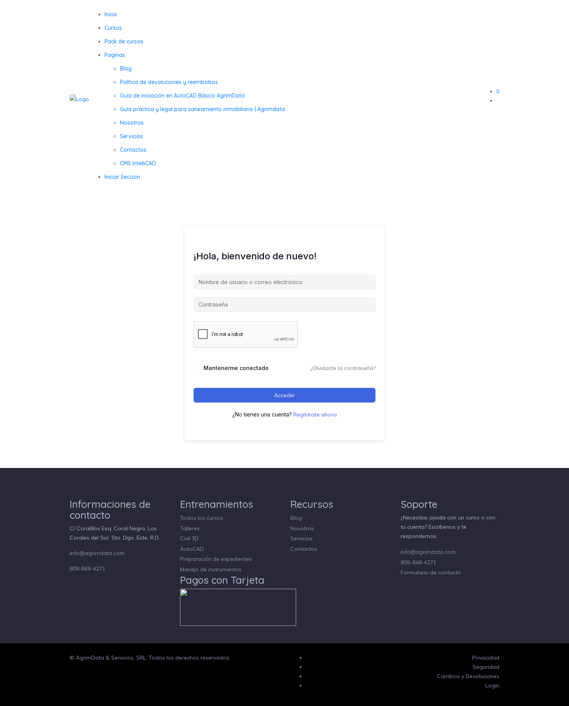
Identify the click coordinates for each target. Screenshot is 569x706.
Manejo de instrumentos (211, 569)
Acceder (284, 395)
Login (492, 685)
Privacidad (485, 657)
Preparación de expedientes (216, 558)
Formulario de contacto (431, 572)
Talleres (190, 528)
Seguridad (486, 666)
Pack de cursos (124, 41)
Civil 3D (189, 538)
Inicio (111, 14)
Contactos (133, 149)
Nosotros (132, 122)
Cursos (113, 27)
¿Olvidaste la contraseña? (342, 368)
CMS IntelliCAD (138, 163)
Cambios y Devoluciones (468, 676)
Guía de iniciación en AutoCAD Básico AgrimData (182, 95)
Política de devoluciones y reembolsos (169, 82)
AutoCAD (192, 548)
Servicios (131, 136)
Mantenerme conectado (236, 368)
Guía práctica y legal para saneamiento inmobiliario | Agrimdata (202, 109)
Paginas (115, 54)
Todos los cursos (201, 517)
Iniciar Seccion (122, 176)
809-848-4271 (87, 568)
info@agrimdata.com (97, 553)
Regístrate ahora (315, 414)
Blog (126, 68)
